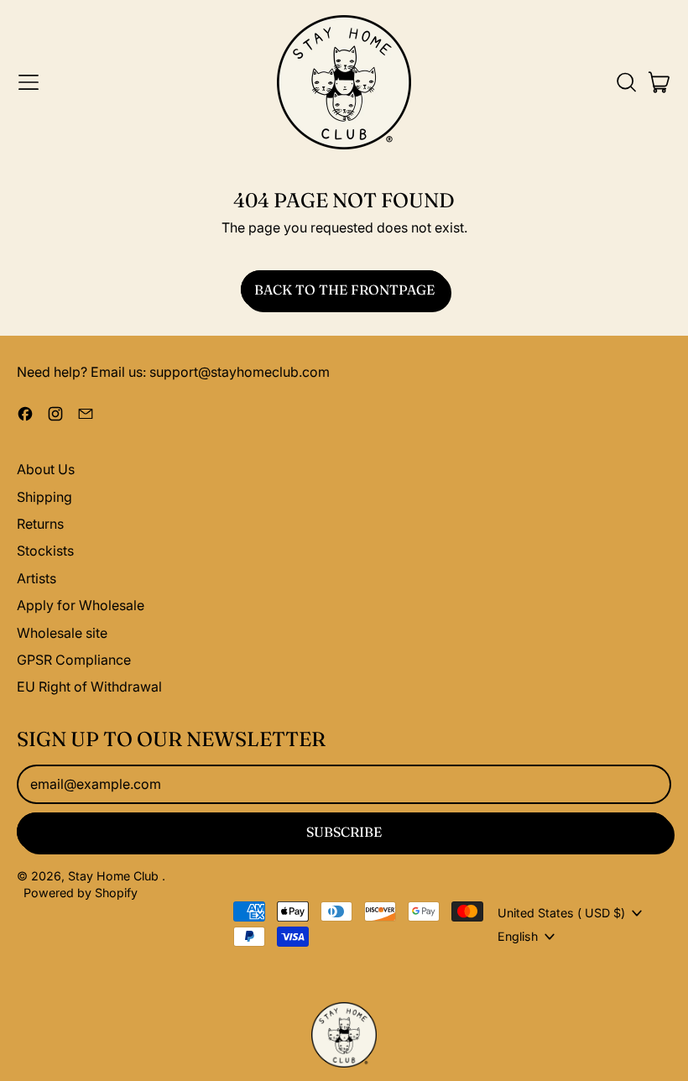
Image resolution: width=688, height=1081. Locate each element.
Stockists (45, 550)
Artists (36, 578)
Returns (40, 523)
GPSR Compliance (74, 659)
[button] (626, 82)
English (518, 936)
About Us (46, 469)
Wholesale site (62, 632)
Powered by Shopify (80, 892)
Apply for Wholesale (80, 605)
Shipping (44, 496)
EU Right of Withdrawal (89, 686)
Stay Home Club (115, 876)
